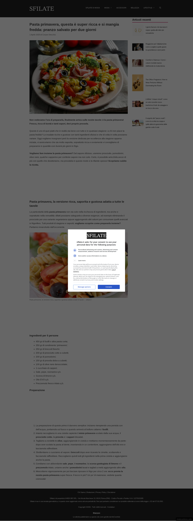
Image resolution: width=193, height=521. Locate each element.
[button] (96, 260)
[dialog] (96, 260)
